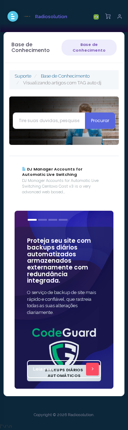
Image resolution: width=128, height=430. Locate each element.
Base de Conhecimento (89, 47)
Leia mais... (45, 369)
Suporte (23, 76)
